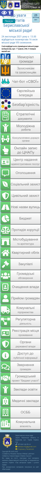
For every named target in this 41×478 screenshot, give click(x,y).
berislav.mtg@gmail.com (26, 440)
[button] (6, 13)
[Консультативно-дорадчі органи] (20, 137)
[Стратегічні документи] (20, 115)
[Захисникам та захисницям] (20, 75)
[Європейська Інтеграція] (20, 97)
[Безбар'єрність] (20, 108)
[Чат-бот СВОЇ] (20, 86)
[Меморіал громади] (20, 63)
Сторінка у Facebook (25, 442)
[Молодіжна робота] (20, 126)
